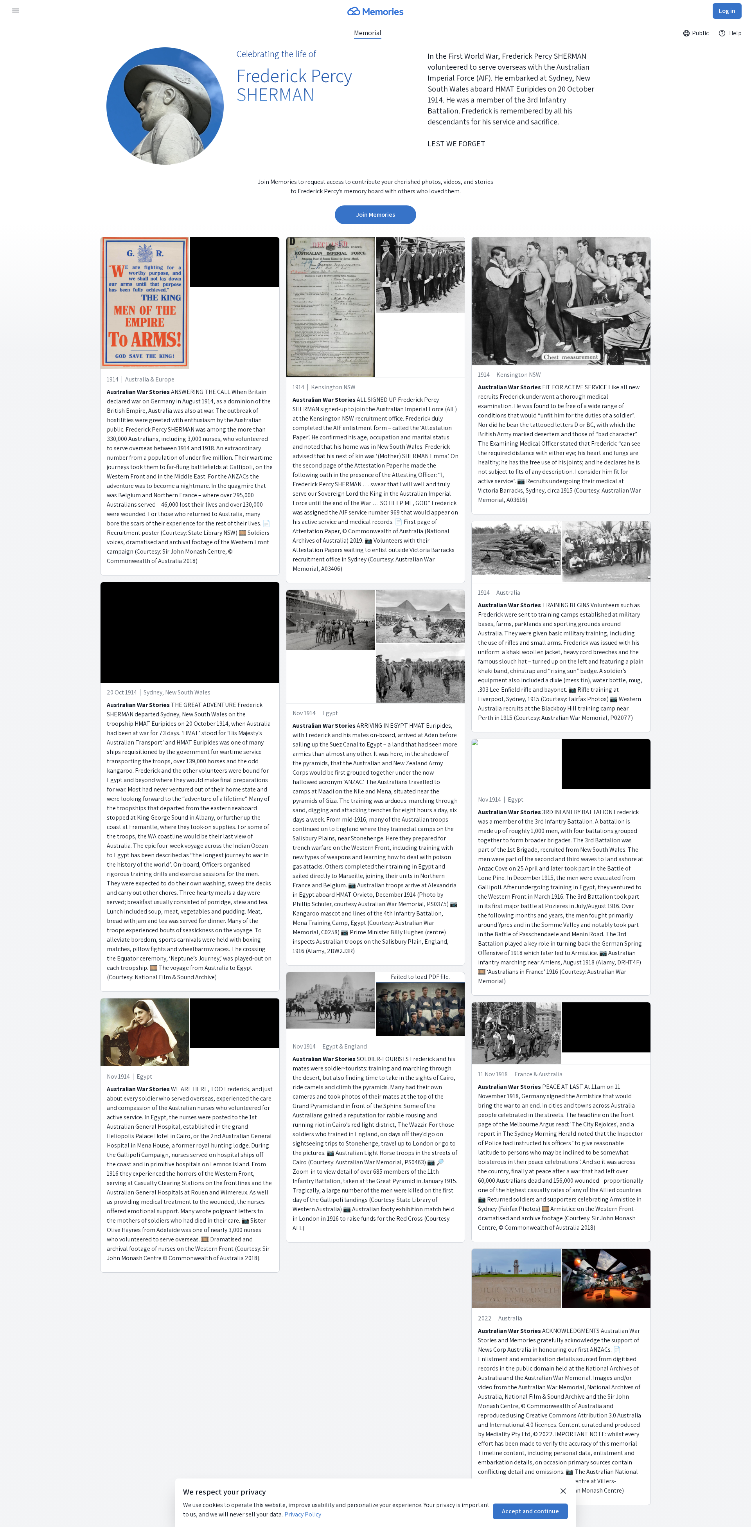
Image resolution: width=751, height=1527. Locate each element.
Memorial (367, 33)
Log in (727, 11)
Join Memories (375, 214)
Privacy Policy (302, 1514)
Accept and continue (530, 1511)
